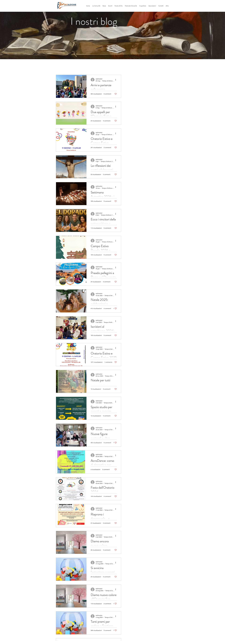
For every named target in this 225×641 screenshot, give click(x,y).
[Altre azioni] (116, 79)
